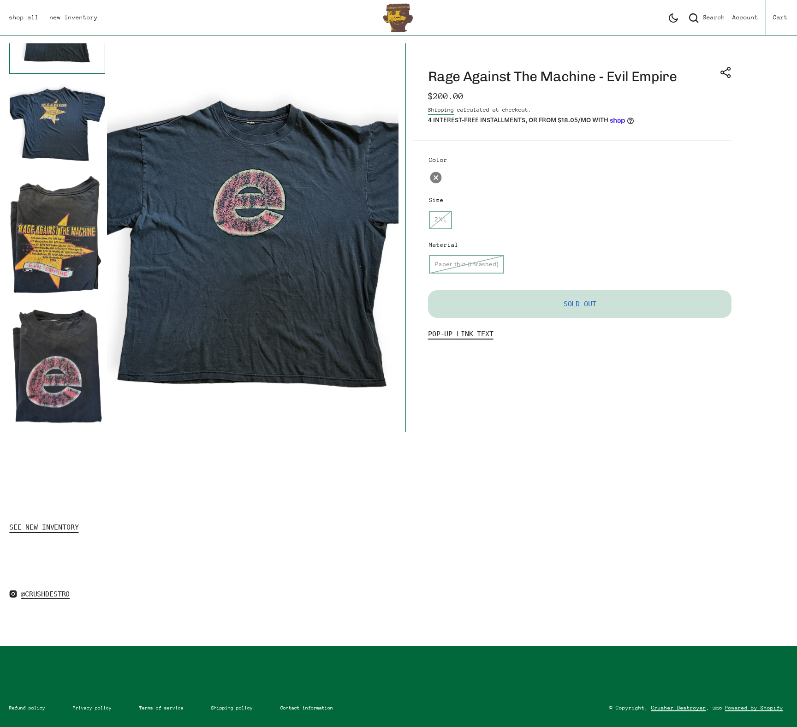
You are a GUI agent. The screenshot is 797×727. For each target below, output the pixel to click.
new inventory (74, 17)
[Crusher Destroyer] (398, 17)
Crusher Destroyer (678, 708)
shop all (24, 17)
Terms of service (161, 708)
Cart (780, 17)
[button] (673, 18)
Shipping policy (232, 708)
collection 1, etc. (72, 444)
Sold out (580, 304)
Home (16, 444)
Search (714, 17)
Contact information (306, 708)
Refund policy (27, 708)
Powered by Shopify (754, 708)
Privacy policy (92, 708)
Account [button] (745, 17)
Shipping (441, 110)
